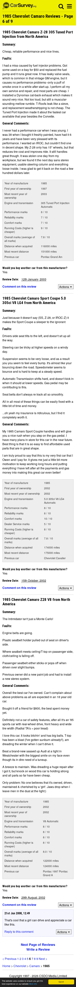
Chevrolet (19, 966)
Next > (43, 959)
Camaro (34, 966)
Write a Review (38, 949)
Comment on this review (19, 286)
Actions (64, 287)
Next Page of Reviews (38, 944)
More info (33, 983)
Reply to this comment (18, 931)
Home (6, 966)
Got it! (61, 981)
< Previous (9, 959)
